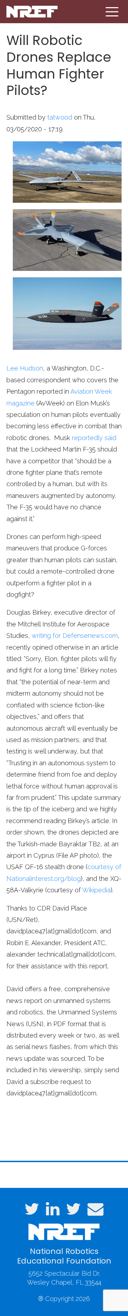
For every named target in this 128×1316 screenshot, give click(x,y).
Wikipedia (96, 890)
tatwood (59, 117)
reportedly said (94, 438)
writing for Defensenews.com (75, 635)
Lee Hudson (24, 368)
